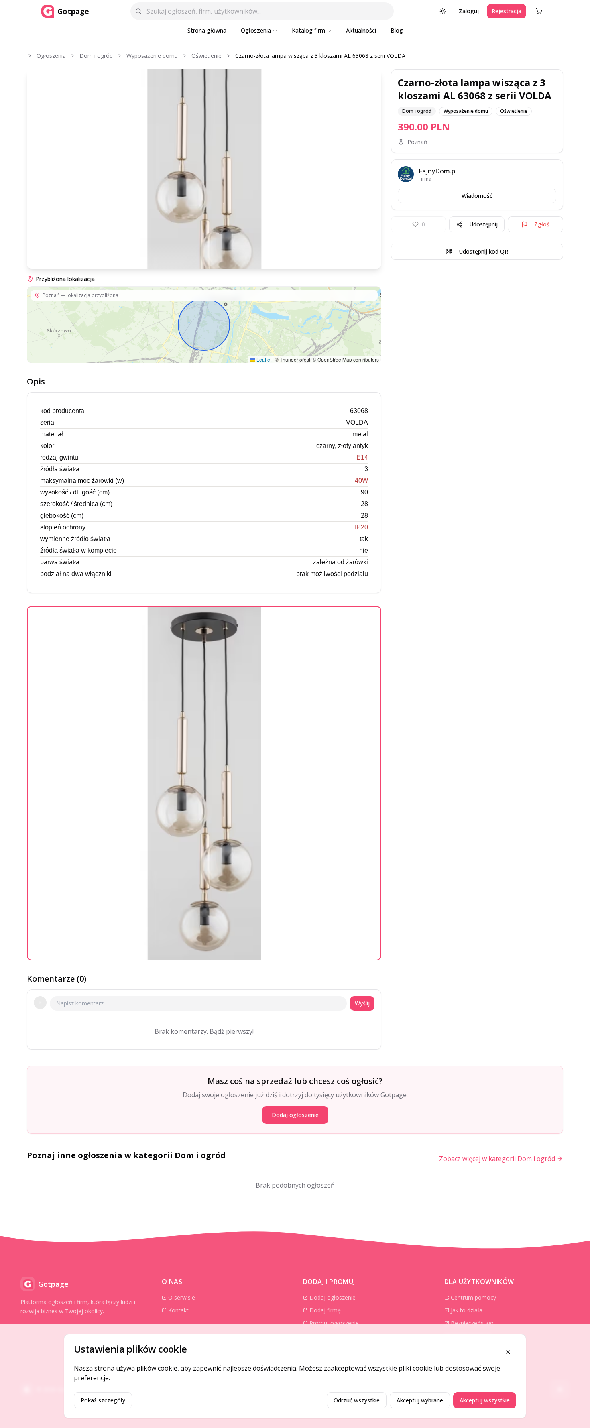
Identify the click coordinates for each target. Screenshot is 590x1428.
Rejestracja (506, 11)
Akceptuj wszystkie (485, 1400)
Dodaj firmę (325, 1310)
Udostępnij (483, 224)
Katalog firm (308, 30)
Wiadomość (477, 195)
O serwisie (181, 1297)
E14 (362, 457)
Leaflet (263, 359)
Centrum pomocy (473, 1297)
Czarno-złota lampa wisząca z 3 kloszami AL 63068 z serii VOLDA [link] (320, 55)
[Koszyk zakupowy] (539, 11)
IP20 (361, 527)
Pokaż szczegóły (103, 1400)
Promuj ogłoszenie (334, 1323)
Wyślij (362, 1003)
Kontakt (178, 1310)
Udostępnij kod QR (483, 251)
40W (361, 480)
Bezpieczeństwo (472, 1323)
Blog (397, 30)
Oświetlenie (206, 55)
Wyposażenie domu (152, 55)
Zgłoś (541, 224)
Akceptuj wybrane (420, 1400)
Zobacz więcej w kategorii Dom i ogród (497, 1158)
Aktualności (361, 30)
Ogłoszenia (256, 30)
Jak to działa (466, 1310)
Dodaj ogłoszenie (295, 1115)
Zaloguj (469, 11)
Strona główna (206, 30)
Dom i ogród (96, 55)
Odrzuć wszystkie (357, 1400)
